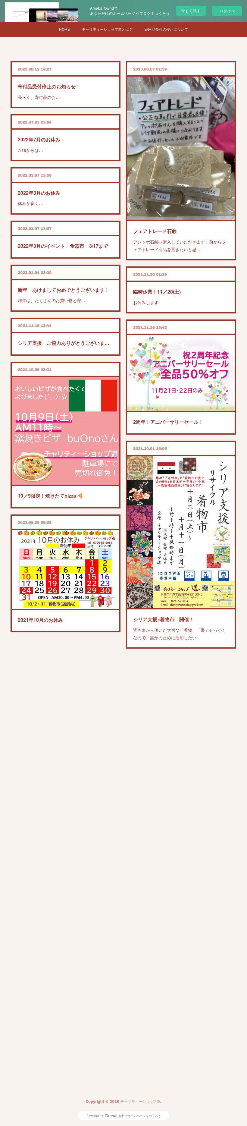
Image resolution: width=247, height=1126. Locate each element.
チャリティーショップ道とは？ (107, 29)
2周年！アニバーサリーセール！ (168, 421)
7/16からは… (30, 150)
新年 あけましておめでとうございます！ (63, 289)
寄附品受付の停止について (166, 29)
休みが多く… (30, 203)
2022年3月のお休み (39, 192)
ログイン (227, 11)
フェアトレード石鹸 (155, 231)
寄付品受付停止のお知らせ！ (49, 86)
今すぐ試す (191, 10)
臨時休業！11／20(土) (157, 291)
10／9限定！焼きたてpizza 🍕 (50, 495)
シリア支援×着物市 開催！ (163, 619)
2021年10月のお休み (40, 619)
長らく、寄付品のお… (39, 97)
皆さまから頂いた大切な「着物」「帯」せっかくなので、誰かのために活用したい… (179, 633)
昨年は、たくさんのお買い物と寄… (51, 300)
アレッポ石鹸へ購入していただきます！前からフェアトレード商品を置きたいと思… (179, 245)
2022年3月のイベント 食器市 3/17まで (63, 245)
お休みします (145, 302)
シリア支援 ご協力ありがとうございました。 (65, 342)
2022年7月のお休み (39, 139)
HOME (64, 29)
